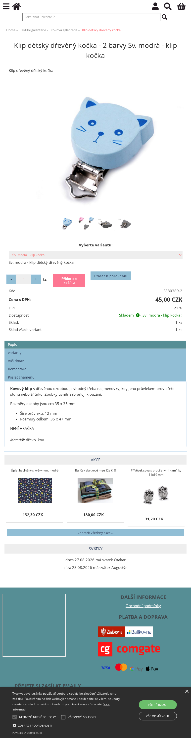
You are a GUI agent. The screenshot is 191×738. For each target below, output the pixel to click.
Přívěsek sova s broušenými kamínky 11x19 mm (156, 472)
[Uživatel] (158, 7)
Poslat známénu (21, 377)
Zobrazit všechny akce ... (95, 533)
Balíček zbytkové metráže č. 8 (95, 470)
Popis (12, 344)
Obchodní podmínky (143, 605)
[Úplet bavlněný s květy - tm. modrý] (35, 490)
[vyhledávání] (170, 7)
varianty (14, 352)
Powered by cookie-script (28, 733)
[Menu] (6, 6)
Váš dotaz (16, 360)
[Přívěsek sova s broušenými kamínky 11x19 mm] (156, 494)
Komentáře (17, 369)
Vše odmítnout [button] (157, 716)
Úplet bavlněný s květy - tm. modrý (34, 470)
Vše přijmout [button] (158, 705)
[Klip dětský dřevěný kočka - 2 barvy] (95, 146)
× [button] (187, 691)
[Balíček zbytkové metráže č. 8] (95, 490)
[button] (66, 725)
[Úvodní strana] (19, 7)
